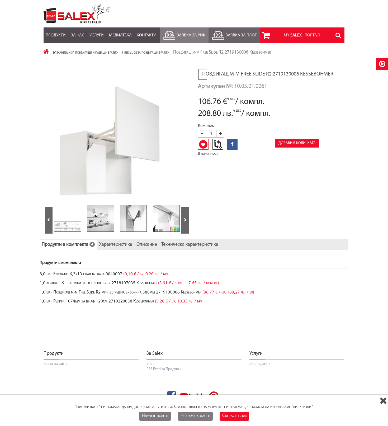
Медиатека (120, 35)
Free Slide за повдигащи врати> (145, 52)
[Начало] (46, 52)
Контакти (147, 35)
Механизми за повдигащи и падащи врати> (86, 52)
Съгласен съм (234, 416)
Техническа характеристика (189, 244)
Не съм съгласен (195, 416)
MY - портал (302, 35)
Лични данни (260, 364)
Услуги (96, 35)
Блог (150, 364)
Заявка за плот (241, 35)
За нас (77, 35)
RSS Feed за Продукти (164, 369)
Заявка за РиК (191, 35)
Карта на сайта (56, 364)
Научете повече (155, 416)
